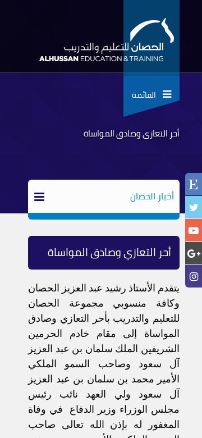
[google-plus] (193, 253)
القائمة (147, 95)
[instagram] (193, 276)
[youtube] (193, 230)
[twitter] (193, 207)
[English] (193, 185)
